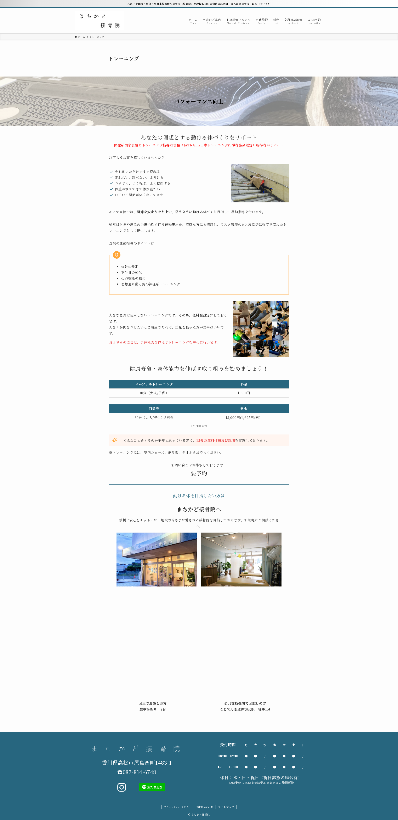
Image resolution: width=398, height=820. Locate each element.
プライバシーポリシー (178, 807)
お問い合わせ (205, 807)
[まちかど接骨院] (99, 20)
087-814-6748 (140, 771)
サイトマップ (226, 807)
